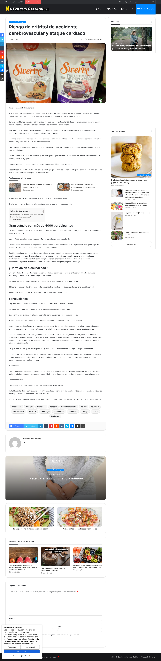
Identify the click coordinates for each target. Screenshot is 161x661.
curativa (95, 407)
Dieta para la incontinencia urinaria (55, 478)
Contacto (152, 657)
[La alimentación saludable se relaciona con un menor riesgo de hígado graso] (87, 555)
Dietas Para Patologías (146, 9)
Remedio (73, 411)
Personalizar (12, 647)
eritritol (33, 411)
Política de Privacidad (140, 657)
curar (84, 407)
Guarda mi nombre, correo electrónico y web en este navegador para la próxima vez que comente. (45, 635)
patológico (59, 411)
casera (54, 407)
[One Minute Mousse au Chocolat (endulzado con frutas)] (55, 556)
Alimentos (100, 9)
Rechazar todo (30, 647)
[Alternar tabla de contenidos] (40, 211)
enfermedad (19, 411)
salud (96, 411)
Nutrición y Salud (128, 9)
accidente (17, 407)
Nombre (12, 618)
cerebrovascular (69, 407)
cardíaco (42, 407)
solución (55, 416)
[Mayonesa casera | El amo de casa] (117, 221)
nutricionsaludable (32, 438)
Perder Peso (113, 9)
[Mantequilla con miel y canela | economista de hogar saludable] (64, 187)
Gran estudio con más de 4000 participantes (27, 214)
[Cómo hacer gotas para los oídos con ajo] (117, 235)
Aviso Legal (128, 657)
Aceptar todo (21, 651)
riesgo (85, 411)
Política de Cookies (117, 657)
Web (59, 626)
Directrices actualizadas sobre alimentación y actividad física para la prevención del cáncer (23, 567)
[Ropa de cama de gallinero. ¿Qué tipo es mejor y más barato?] (15, 187)
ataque (30, 407)
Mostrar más (131, 244)
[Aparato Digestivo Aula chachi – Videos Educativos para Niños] (117, 206)
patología (46, 411)
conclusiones (16, 219)
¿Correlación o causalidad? (21, 217)
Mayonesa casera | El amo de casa (137, 213)
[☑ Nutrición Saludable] (27, 9)
